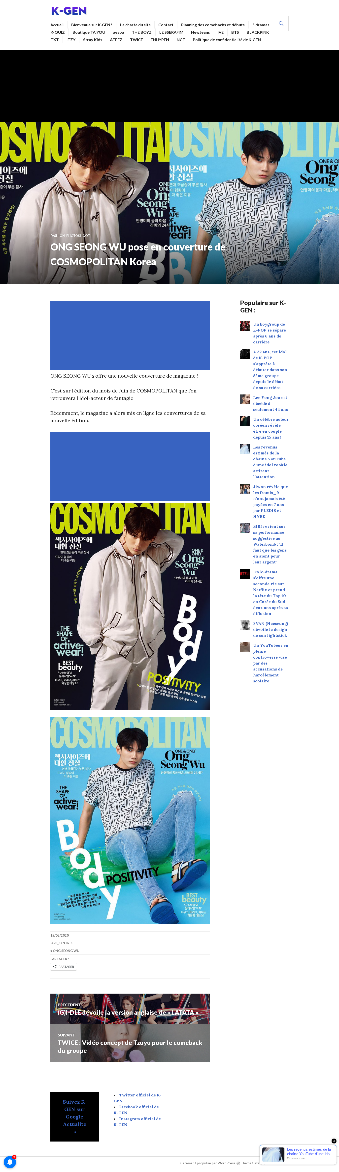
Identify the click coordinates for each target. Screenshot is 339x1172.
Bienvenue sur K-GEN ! (91, 24)
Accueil (57, 24)
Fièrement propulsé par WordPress (208, 1163)
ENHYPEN (160, 39)
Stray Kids (92, 39)
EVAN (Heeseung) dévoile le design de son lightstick (270, 629)
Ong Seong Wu (66, 951)
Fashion (57, 236)
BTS (235, 32)
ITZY (71, 39)
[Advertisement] (169, 84)
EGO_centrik (61, 943)
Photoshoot (78, 236)
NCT (181, 39)
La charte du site (135, 24)
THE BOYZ (142, 32)
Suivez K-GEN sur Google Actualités (75, 1117)
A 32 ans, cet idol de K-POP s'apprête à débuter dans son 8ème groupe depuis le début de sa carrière (270, 369)
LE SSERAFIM (171, 32)
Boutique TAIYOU (88, 32)
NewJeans (200, 32)
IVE (221, 32)
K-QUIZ (58, 32)
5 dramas (261, 24)
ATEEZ (116, 39)
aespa (118, 32)
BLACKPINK (258, 32)
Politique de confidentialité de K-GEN (227, 39)
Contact (165, 24)
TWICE (136, 39)
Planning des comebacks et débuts (213, 24)
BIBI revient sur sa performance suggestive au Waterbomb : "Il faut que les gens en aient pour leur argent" (270, 544)
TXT (55, 39)
